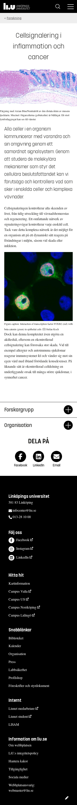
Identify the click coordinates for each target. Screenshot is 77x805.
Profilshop (15, 677)
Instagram (23, 548)
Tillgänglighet (18, 769)
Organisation (17, 653)
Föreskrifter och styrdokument (29, 685)
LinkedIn (22, 557)
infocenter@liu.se (24, 510)
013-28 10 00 (22, 516)
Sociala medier (18, 777)
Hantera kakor (18, 761)
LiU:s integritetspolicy (23, 753)
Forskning (14, 18)
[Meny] (70, 6)
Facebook (22, 539)
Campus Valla (18, 591)
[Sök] (57, 6)
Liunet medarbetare (22, 708)
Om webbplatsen (20, 745)
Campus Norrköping (22, 607)
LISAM (14, 724)
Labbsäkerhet (18, 669)
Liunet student (18, 716)
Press (12, 661)
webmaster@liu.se (21, 790)
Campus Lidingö (20, 615)
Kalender (15, 645)
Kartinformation (19, 583)
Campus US (17, 599)
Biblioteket (16, 638)
